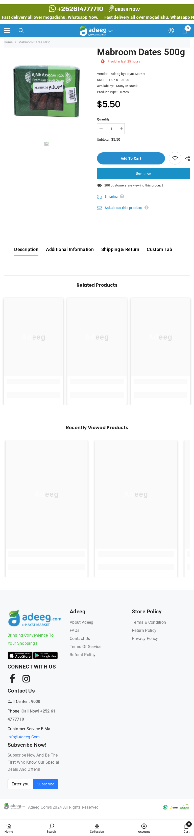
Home (8, 42)
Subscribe (45, 784)
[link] (33, 381)
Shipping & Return (120, 249)
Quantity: (103, 119)
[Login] (171, 30)
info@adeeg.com (24, 737)
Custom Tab (159, 249)
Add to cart (131, 158)
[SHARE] (185, 158)
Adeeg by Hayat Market (128, 74)
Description (26, 249)
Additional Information (70, 249)
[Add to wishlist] (175, 158)
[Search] (21, 31)
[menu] (7, 31)
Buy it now (143, 173)
